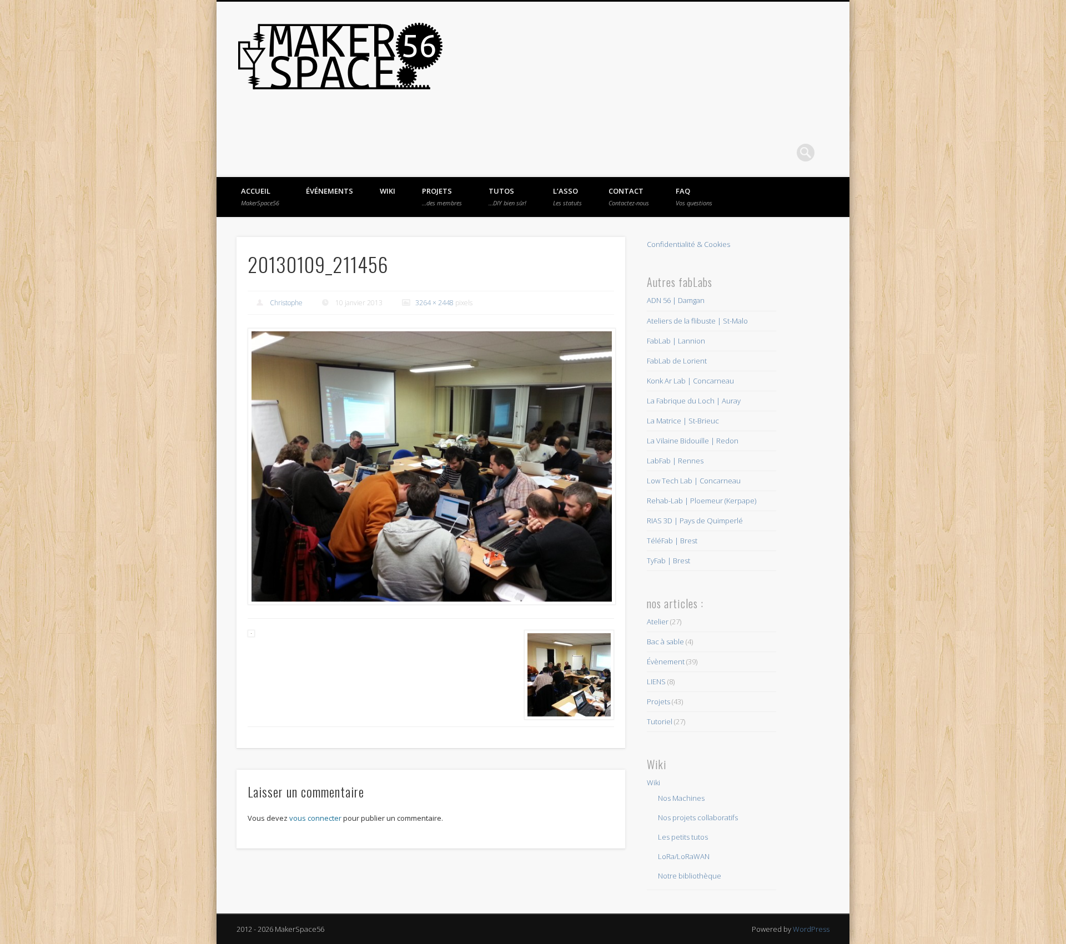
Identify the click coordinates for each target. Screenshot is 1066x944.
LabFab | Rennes (675, 461)
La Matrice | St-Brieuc (683, 421)
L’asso (567, 196)
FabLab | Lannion (676, 341)
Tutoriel (659, 721)
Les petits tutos (683, 837)
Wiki (387, 191)
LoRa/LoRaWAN (684, 856)
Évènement (666, 662)
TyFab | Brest (668, 561)
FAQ (694, 196)
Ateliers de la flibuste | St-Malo (697, 321)
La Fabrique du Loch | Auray (694, 401)
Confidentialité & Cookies (688, 244)
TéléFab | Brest (672, 541)
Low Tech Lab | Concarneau (694, 481)
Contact (629, 196)
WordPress (811, 929)
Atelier (657, 622)
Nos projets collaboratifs (698, 817)
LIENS (656, 681)
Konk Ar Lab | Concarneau (690, 381)
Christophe (286, 302)
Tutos (507, 196)
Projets (442, 196)
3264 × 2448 (434, 302)
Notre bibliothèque (689, 876)
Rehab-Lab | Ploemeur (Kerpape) (701, 501)
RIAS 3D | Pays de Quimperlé (695, 521)
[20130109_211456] (431, 466)
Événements (329, 191)
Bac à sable (665, 642)
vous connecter (315, 818)
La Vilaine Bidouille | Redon (692, 441)
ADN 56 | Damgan (676, 300)
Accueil (260, 196)
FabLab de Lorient (677, 361)
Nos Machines (681, 798)
